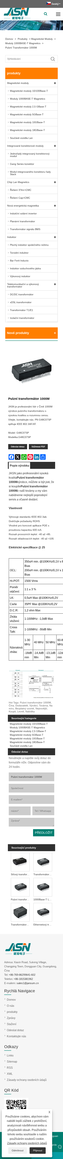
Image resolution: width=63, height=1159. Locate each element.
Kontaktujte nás (16, 1036)
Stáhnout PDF (38, 446)
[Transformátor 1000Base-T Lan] (42, 862)
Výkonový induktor (20, 276)
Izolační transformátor (22, 318)
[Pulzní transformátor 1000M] (31, 370)
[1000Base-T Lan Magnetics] (42, 887)
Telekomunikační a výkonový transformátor (23, 285)
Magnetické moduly (42, 38)
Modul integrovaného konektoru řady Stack (30, 173)
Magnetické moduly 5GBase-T (27, 114)
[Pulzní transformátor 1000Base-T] (20, 887)
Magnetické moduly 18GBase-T (27, 130)
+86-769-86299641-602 (22, 974)
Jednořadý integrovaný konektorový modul (30, 154)
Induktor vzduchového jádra (25, 268)
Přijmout (37, 1150)
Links (10, 1055)
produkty (22, 38)
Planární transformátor (22, 221)
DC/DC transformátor (21, 294)
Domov (9, 38)
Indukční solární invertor (23, 213)
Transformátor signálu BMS (25, 229)
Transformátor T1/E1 (21, 310)
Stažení (11, 1024)
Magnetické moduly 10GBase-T (27, 122)
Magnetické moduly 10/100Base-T (29, 90)
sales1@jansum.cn (28, 983)
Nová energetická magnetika (23, 205)
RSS (10, 1067)
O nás (10, 1005)
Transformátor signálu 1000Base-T (21, 924)
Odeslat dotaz (17, 446)
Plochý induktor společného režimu (29, 244)
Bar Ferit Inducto (19, 260)
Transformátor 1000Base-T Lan (43, 874)
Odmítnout (17, 1150)
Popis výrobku (19, 465)
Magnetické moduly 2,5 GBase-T (28, 106)
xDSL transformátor (20, 302)
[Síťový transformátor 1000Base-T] (20, 862)
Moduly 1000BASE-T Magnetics (22, 43)
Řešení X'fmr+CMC (20, 190)
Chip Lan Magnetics (18, 182)
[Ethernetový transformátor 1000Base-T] (42, 912)
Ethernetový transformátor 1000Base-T (43, 924)
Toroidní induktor (19, 252)
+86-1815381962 (23, 978)
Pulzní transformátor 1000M (21, 47)
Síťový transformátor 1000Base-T (21, 874)
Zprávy (11, 1018)
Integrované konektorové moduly (25, 145)
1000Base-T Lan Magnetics (43, 899)
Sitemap (12, 1061)
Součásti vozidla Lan (21, 138)
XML (10, 1073)
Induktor (11, 237)
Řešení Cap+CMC (20, 197)
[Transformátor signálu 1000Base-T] (20, 912)
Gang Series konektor (22, 164)
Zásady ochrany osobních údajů (27, 1143)
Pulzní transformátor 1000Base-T (21, 899)
